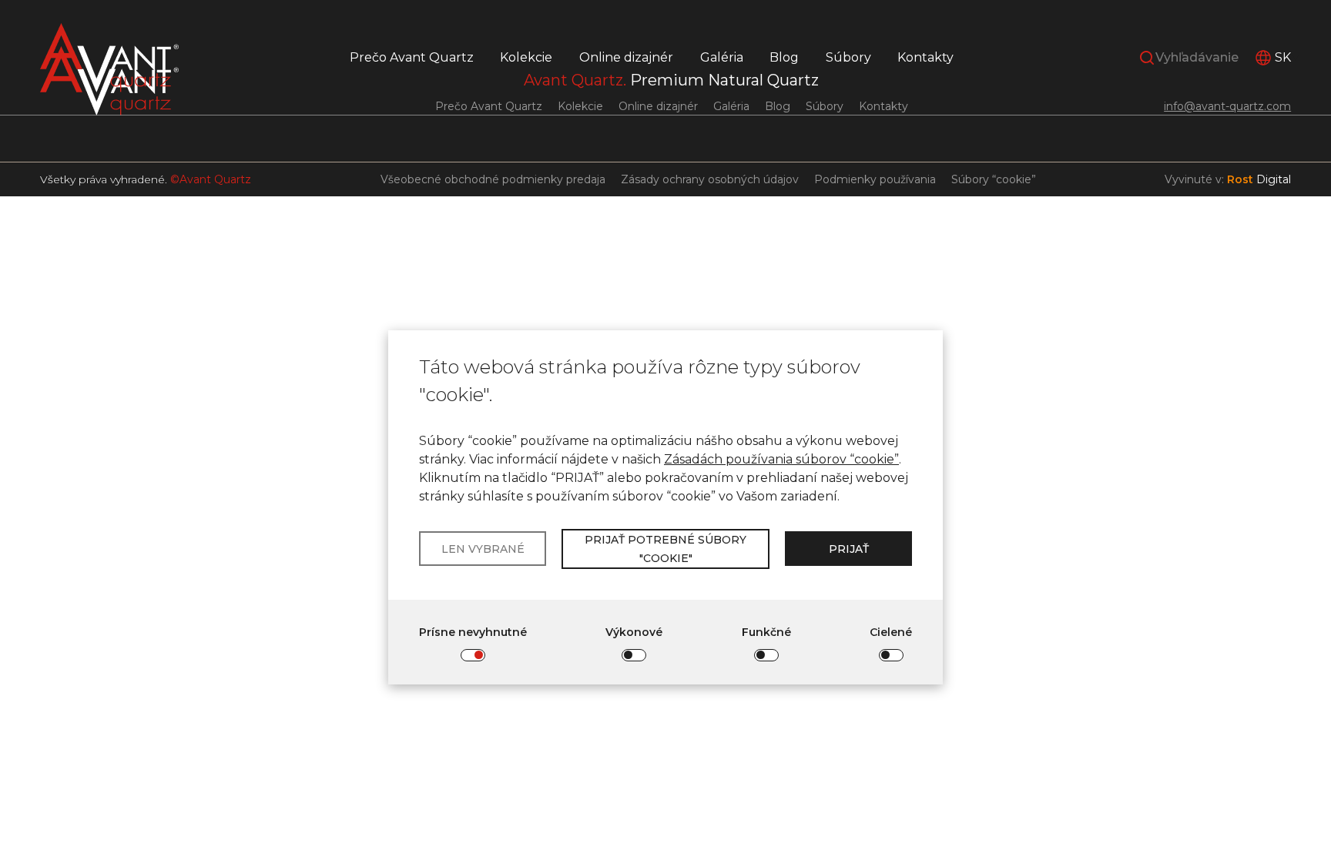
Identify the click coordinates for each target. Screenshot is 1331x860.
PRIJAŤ (849, 549)
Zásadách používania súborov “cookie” (781, 459)
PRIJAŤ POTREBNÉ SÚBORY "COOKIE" (665, 549)
